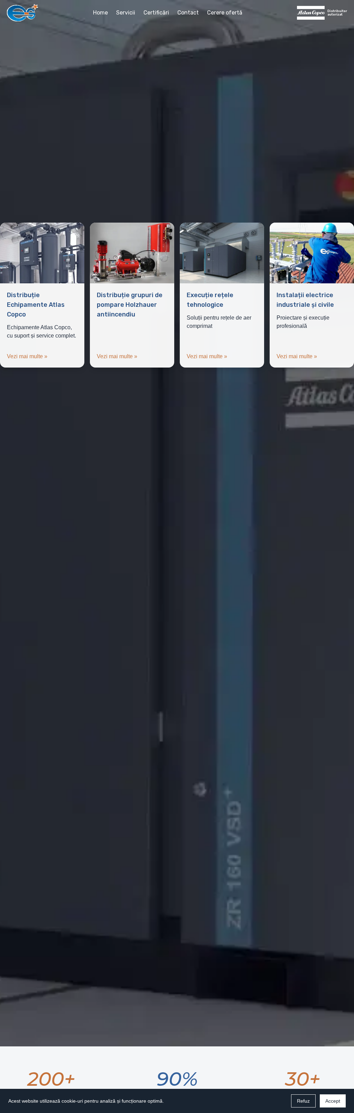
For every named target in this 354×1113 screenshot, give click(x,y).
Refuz (303, 1101)
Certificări (156, 12)
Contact (188, 12)
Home (100, 12)
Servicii (125, 12)
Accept (332, 1101)
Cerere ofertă (224, 12)
